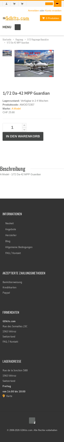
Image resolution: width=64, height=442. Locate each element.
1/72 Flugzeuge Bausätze (38, 39)
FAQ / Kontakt (13, 253)
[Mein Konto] (7, 4)
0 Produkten (52, 18)
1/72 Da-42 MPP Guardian (18, 42)
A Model (16, 108)
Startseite (7, 39)
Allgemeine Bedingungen (18, 247)
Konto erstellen (53, 10)
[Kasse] (23, 4)
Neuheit (9, 223)
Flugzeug (19, 39)
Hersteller (11, 235)
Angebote (10, 229)
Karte (9, 396)
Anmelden (33, 10)
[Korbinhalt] (15, 4)
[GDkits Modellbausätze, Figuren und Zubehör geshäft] (16, 17)
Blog (7, 241)
